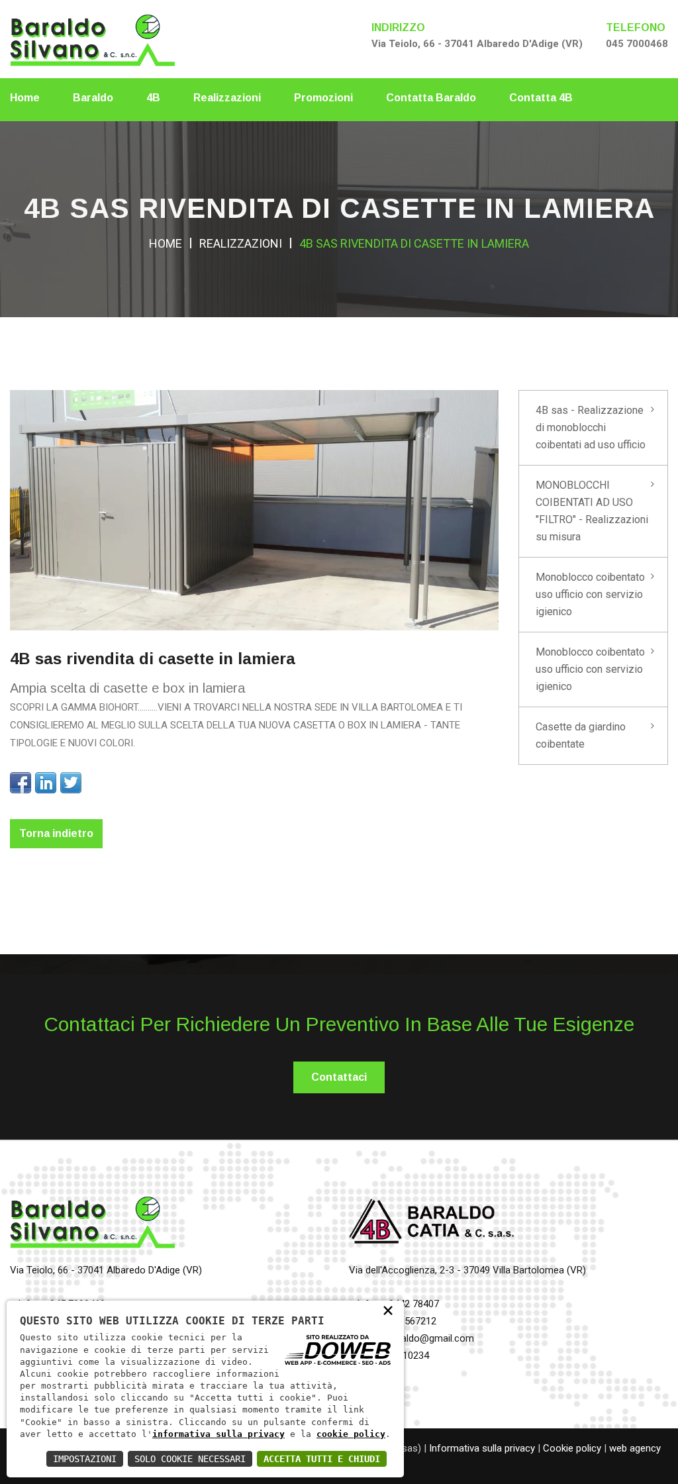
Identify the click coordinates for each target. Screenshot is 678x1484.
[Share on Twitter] (70, 782)
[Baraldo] (92, 1227)
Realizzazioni (227, 97)
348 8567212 (408, 1321)
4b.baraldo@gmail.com (424, 1338)
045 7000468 (637, 44)
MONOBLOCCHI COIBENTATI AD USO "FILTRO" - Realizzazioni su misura (592, 511)
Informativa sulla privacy (482, 1448)
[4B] (431, 1227)
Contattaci (339, 1077)
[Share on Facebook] (20, 782)
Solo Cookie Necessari (190, 1459)
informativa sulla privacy (218, 1434)
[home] (92, 38)
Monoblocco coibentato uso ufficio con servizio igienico (590, 594)
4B (153, 97)
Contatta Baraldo (431, 97)
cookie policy (350, 1434)
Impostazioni (85, 1459)
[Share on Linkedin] (45, 782)
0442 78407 (414, 1304)
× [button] (388, 1309)
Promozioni (323, 97)
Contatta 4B (541, 97)
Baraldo (93, 97)
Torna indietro (56, 833)
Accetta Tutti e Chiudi (322, 1459)
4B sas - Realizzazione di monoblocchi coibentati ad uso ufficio (591, 427)
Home (25, 97)
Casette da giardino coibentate (581, 735)
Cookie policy (572, 1448)
